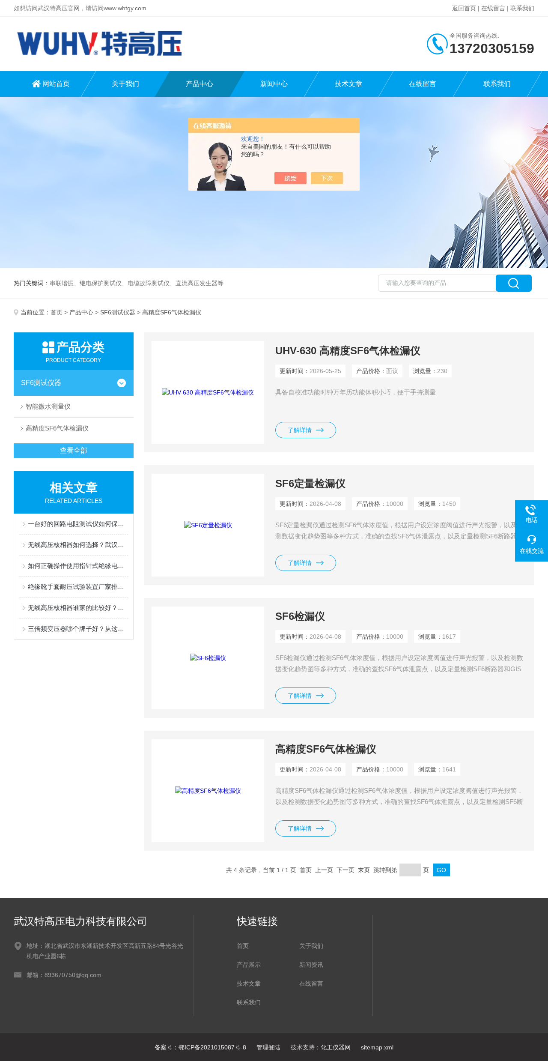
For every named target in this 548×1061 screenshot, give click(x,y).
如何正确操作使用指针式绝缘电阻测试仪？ (78, 565)
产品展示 (249, 964)
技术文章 (348, 83)
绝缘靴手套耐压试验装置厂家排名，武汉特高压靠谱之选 (78, 586)
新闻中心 (274, 83)
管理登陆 (268, 1047)
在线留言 (493, 8)
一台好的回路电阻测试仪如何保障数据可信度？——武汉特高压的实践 (78, 523)
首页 (57, 312)
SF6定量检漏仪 (310, 483)
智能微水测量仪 (48, 406)
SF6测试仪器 (117, 312)
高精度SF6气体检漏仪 (57, 428)
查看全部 (73, 450)
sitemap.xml (377, 1047)
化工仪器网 (336, 1047)
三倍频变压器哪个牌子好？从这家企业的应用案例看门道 (78, 628)
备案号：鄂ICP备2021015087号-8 (200, 1047)
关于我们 (125, 83)
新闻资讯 (311, 964)
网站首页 (56, 83)
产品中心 (199, 83)
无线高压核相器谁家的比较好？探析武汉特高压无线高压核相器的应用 (78, 607)
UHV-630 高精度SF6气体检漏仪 (347, 350)
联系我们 (522, 8)
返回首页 (464, 8)
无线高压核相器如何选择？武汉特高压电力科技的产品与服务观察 (78, 544)
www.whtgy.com (125, 8)
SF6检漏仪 (300, 616)
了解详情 (300, 430)
